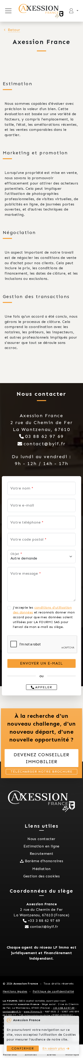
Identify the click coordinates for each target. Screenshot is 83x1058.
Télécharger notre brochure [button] (41, 772)
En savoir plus (53, 1048)
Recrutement (41, 853)
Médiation (41, 869)
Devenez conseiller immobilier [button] (41, 758)
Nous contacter (41, 839)
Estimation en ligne (41, 846)
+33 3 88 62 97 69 (44, 920)
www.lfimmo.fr (33, 1011)
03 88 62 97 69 (44, 436)
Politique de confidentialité (53, 991)
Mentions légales (15, 991)
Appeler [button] (43, 687)
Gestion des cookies (41, 876)
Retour (14, 30)
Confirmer (23, 1048)
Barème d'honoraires (44, 861)
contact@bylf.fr (45, 443)
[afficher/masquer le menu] (8, 10)
